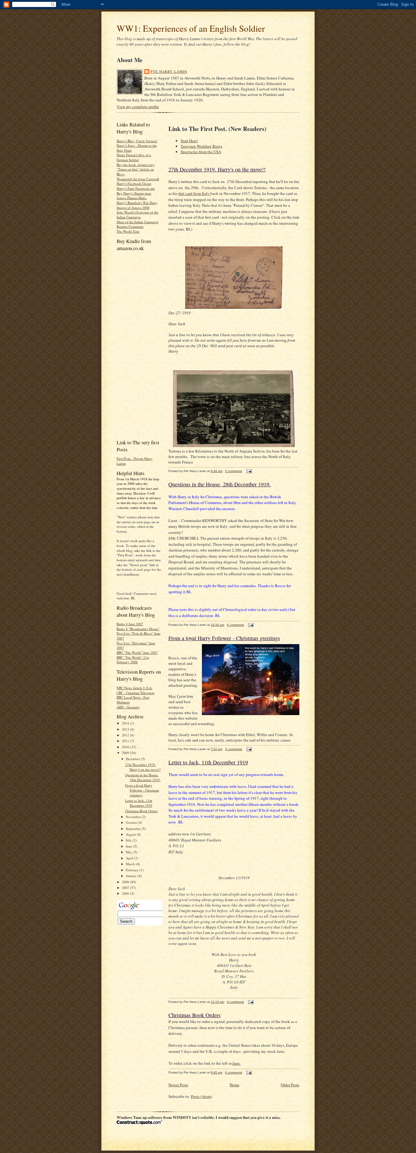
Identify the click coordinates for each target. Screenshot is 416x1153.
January (132, 875)
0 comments (233, 1072)
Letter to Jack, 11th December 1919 (138, 803)
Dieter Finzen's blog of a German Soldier (134, 157)
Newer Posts (178, 1085)
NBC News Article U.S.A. (135, 688)
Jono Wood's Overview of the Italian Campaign (137, 214)
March (131, 864)
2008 (126, 882)
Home (234, 1085)
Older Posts (290, 1085)
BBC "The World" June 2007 (137, 652)
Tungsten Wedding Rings (201, 146)
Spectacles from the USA (201, 151)
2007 (126, 887)
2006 (126, 893)
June (129, 846)
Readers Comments (130, 226)
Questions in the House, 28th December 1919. (142, 777)
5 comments (233, 471)
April (130, 858)
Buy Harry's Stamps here (134, 193)
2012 (126, 735)
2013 (126, 729)
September (134, 828)
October (132, 822)
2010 (126, 747)
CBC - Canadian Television (135, 692)
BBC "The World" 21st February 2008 (133, 660)
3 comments (233, 749)
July (129, 840)
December (133, 758)
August (131, 834)
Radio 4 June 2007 (130, 624)
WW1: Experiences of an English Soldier (191, 28)
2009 (126, 752)
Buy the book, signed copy (136, 164)
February (132, 870)
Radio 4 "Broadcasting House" (138, 628)
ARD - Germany (128, 707)
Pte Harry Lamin (168, 71)
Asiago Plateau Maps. (132, 198)
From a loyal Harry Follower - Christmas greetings (142, 790)
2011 (126, 741)
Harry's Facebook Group (134, 183)
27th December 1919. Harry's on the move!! (143, 767)
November (134, 816)
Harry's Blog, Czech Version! (137, 141)
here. (236, 1063)
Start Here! (189, 140)
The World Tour (128, 231)
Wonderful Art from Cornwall (138, 179)
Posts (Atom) (201, 1096)
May (129, 852)
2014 (126, 723)
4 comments (235, 624)
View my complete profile (138, 106)
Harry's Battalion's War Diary (137, 202)
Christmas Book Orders (141, 811)
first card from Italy (194, 193)
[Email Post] (248, 471)
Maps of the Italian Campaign (137, 222)
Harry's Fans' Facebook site (136, 188)
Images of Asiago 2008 (133, 207)
